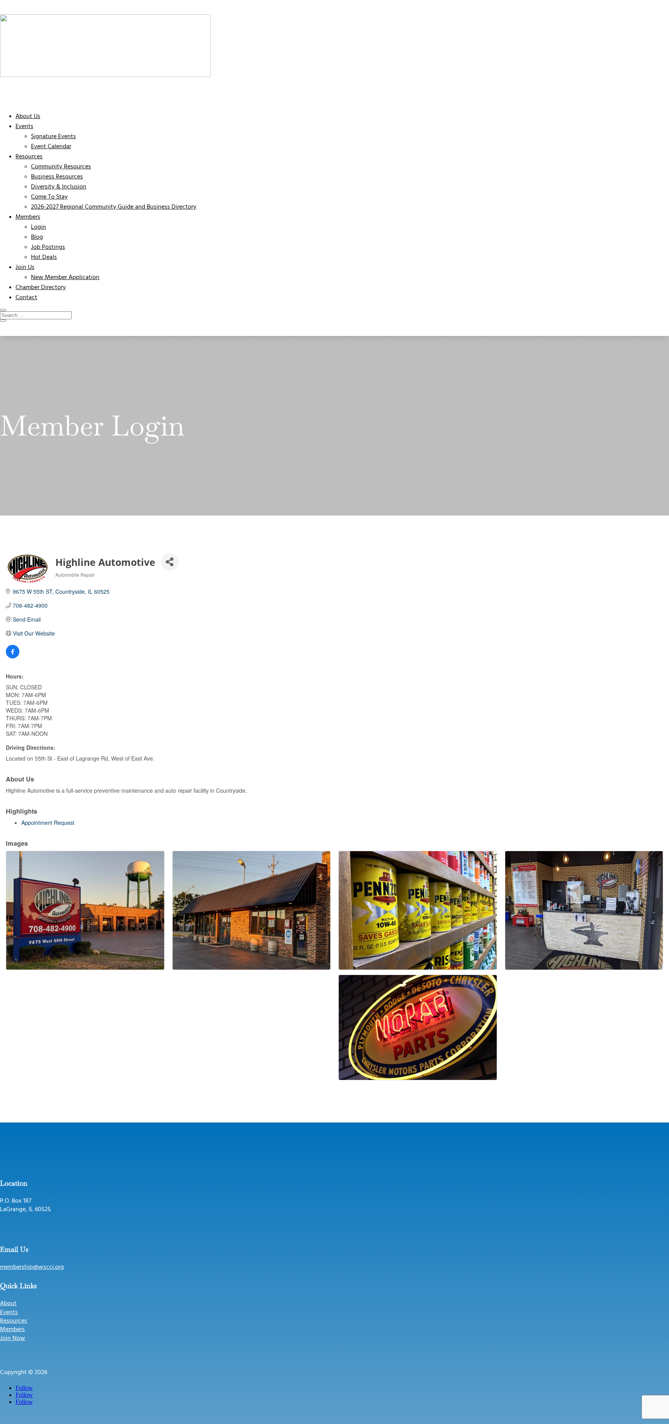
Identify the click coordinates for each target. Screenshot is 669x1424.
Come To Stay (49, 197)
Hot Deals (44, 257)
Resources (29, 157)
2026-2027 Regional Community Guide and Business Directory (113, 207)
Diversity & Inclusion (58, 187)
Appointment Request (47, 822)
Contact (26, 298)
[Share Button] (169, 562)
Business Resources (57, 177)
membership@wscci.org (32, 1267)
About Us (27, 116)
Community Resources (61, 167)
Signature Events (53, 137)
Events (24, 127)
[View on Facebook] (12, 656)
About (8, 1304)
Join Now (12, 1338)
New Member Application (65, 277)
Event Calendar (51, 147)
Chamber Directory (40, 288)
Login (38, 227)
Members (27, 217)
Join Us (24, 267)
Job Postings (48, 247)
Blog (37, 237)
